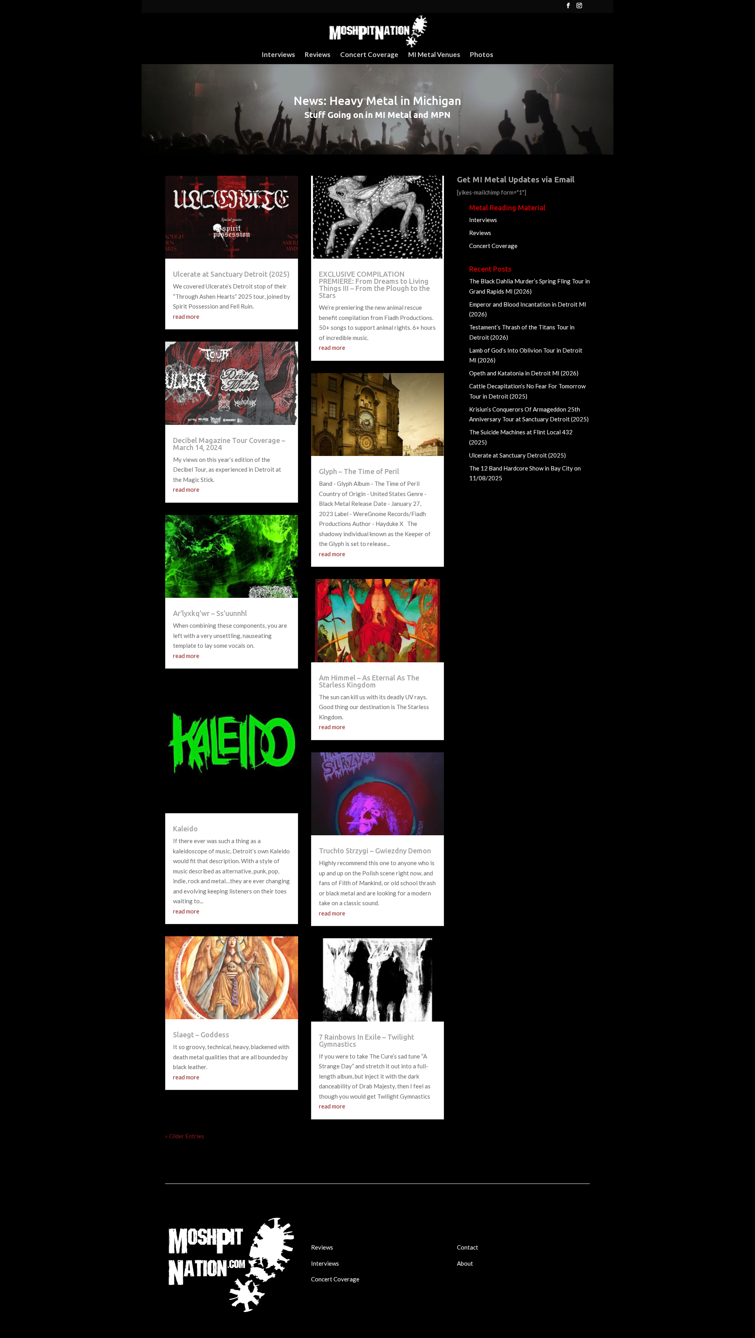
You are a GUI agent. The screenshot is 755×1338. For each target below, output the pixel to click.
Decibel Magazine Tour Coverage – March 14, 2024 (229, 443)
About (465, 1263)
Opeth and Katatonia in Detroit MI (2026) (523, 373)
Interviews (278, 55)
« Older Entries (184, 1136)
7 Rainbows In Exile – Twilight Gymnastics (366, 1040)
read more (186, 316)
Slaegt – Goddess (201, 1034)
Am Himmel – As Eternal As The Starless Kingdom (369, 681)
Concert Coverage (369, 55)
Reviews (317, 55)
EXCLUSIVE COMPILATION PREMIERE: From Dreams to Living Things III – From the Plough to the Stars (374, 284)
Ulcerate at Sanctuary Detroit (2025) (231, 274)
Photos (481, 55)
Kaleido (185, 829)
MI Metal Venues (434, 55)
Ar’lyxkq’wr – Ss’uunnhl (210, 613)
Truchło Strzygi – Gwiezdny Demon (375, 851)
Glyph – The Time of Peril (359, 471)
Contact (467, 1247)
